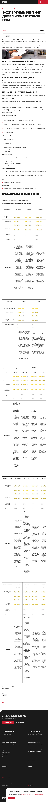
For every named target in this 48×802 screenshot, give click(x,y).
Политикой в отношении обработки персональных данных (32, 794)
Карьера (30, 766)
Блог (15, 8)
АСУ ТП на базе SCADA (32, 756)
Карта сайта (4, 792)
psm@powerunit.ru (20, 722)
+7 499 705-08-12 (34, 731)
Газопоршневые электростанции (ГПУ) (9, 746)
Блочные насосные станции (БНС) (34, 746)
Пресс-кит (4, 766)
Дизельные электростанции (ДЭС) (9, 744)
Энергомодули (5, 754)
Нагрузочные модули (6, 752)
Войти (31, 785)
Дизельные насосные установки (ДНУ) (35, 744)
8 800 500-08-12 (14, 716)
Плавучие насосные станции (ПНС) (35, 749)
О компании (10, 8)
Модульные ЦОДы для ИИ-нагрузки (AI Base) (36, 753)
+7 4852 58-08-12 (8, 731)
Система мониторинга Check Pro (34, 758)
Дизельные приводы (6, 756)
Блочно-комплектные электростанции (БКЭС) (9, 750)
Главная (3, 8)
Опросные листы (32, 760)
